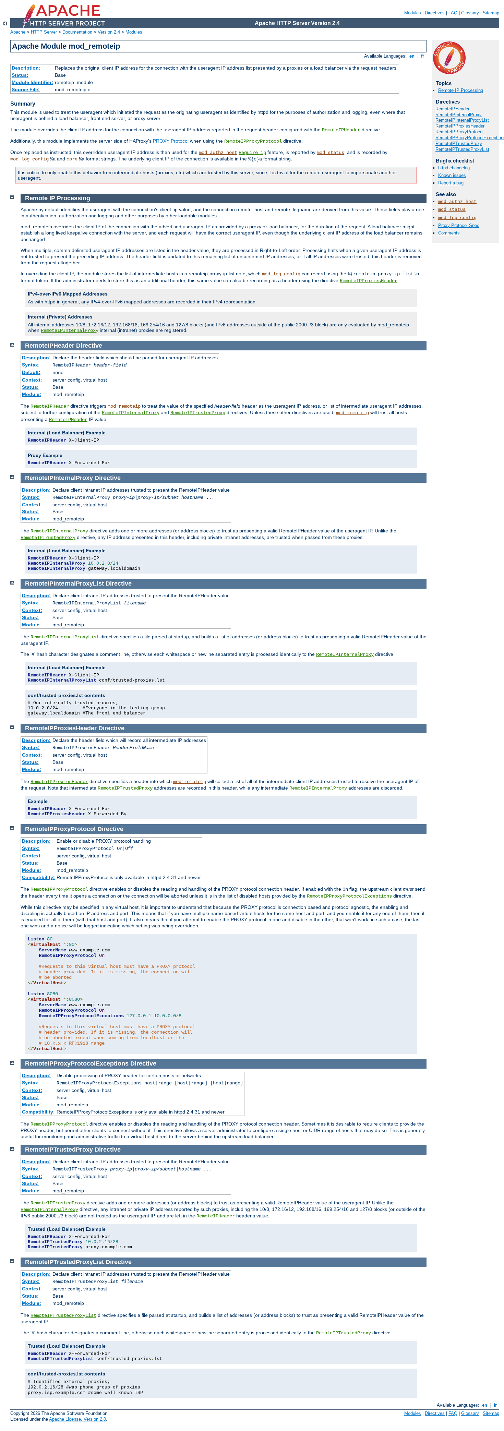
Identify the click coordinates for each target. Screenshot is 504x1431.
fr (422, 56)
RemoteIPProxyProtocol (253, 141)
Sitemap (491, 12)
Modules (412, 12)
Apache (17, 32)
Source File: (26, 89)
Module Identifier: (32, 82)
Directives (435, 12)
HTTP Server (44, 32)
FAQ (452, 12)
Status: (20, 75)
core (72, 159)
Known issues (452, 175)
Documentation (77, 32)
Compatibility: (38, 877)
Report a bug (451, 182)
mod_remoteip (124, 406)
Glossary (470, 12)
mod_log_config (29, 159)
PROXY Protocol (171, 141)
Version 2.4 (109, 32)
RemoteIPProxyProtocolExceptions (349, 896)
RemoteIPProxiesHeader (459, 126)
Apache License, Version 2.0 (77, 1419)
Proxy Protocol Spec (458, 225)
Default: (31, 372)
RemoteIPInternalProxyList (462, 120)
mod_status (330, 152)
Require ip (252, 152)
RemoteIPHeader (341, 130)
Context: (32, 380)
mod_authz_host (218, 152)
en (412, 56)
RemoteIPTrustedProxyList (462, 149)
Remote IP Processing (460, 90)
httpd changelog (454, 167)
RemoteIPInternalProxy (458, 114)
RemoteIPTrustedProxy (458, 143)
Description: (26, 68)
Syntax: (31, 365)
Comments (449, 233)
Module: (31, 394)
